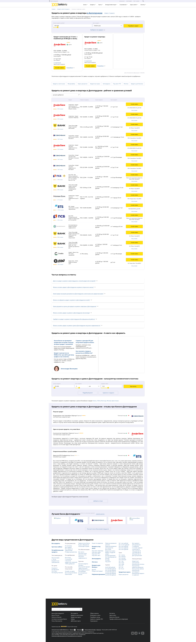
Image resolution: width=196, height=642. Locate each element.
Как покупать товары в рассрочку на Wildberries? (84, 352)
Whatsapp (79, 629)
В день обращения (83, 544)
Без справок (68, 547)
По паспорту (68, 546)
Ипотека (126, 83)
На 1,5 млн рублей (124, 544)
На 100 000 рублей (110, 569)
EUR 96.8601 (129, 1)
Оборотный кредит (97, 571)
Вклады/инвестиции (110, 4)
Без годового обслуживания (136, 543)
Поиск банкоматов (57, 621)
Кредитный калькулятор (135, 561)
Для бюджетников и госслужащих (84, 570)
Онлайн (107, 560)
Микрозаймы (71, 83)
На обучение (55, 569)
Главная (53, 9)
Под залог (108, 561)
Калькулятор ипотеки (138, 564)
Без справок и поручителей (69, 549)
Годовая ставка (104, 383)
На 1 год (121, 561)
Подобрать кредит (133, 26)
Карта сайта (112, 615)
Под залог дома (96, 552)
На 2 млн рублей (123, 546)
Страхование (123, 4)
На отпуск (54, 571)
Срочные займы (57, 547)
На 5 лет (121, 565)
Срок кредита (96, 23)
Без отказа (68, 557)
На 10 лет (121, 569)
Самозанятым (55, 562)
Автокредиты (106, 83)
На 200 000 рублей (110, 572)
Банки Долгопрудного (58, 613)
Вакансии (98, 629)
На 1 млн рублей (123, 543)
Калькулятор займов (138, 569)
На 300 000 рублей (110, 573)
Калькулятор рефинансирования (137, 566)
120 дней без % (136, 552)
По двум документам (71, 552)
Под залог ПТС (117, 83)
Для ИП (94, 569)
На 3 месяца (122, 558)
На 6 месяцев (122, 559)
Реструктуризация (110, 555)
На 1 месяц (122, 555)
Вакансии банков (114, 617)
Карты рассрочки (82, 83)
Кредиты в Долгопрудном (63, 9)
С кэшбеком (135, 546)
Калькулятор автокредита (135, 571)
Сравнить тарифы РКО (96, 619)
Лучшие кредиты (83, 563)
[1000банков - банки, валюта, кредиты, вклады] (142, 633)
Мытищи (103, 400)
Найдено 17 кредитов (109, 13)
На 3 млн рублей (123, 548)
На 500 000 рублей (110, 575)
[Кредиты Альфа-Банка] (137, 434)
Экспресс (80, 565)
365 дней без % (136, 554)
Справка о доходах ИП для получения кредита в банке (85, 341)
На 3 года (121, 564)
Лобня (99, 400)
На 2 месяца (122, 556)
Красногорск (115, 400)
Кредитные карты (95, 83)
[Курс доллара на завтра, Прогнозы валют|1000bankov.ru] (136, 633)
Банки (85, 4)
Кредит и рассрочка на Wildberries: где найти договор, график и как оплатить (64, 355)
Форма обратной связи (90, 629)
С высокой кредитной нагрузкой (71, 561)
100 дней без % (136, 551)
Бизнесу (143, 4)
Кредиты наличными (59, 83)
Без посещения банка (71, 573)
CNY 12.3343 (136, 1)
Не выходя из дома (83, 546)
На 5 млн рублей (123, 549)
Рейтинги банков (56, 617)
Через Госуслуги (82, 568)
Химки (94, 400)
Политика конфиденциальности (59, 636)
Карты (100, 4)
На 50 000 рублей (110, 567)
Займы (73, 619)
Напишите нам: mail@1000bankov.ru (60, 629)
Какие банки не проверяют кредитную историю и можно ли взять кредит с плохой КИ (64, 342)
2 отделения (57, 63)
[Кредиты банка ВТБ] (137, 456)
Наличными (68, 574)
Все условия (134, 110)
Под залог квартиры (97, 550)
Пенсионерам (55, 558)
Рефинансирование (98, 574)
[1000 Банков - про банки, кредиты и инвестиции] (139, 633)
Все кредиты (56, 543)
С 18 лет (54, 559)
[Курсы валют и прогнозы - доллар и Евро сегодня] (132, 633)
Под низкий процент (84, 567)
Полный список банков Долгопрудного (98, 529)
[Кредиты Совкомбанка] (137, 416)
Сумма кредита (56, 383)
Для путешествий (137, 555)
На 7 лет (121, 567)
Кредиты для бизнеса (137, 83)
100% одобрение (69, 563)
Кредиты (92, 4)
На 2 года (121, 562)
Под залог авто (82, 553)
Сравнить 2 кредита (108, 393)
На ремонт (54, 568)
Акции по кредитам (97, 543)
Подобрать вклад (95, 617)
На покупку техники (57, 572)
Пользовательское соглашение (74, 636)
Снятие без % (135, 549)
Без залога (81, 552)
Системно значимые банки (59, 619)
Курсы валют (133, 4)
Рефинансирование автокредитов (110, 547)
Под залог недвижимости (82, 557)
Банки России (55, 615)
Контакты (112, 613)
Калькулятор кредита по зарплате (138, 574)
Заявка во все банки (84, 543)
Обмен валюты (94, 613)
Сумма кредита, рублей (58, 23)
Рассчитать (133, 386)
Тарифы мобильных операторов (118, 619)
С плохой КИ (68, 559)
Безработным (55, 561)
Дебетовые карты (76, 621)
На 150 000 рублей (110, 570)
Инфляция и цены (95, 615)
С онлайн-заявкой (137, 548)
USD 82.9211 (122, 1)
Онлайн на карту (70, 571)
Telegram (72, 629)
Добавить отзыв (98, 501)
